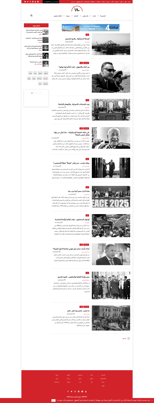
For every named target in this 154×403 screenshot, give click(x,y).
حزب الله (39, 78)
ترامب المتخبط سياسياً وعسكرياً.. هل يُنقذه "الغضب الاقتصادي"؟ (34, 31)
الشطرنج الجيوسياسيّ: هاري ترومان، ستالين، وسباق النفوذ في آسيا (33, 47)
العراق (76, 15)
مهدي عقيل (86, 314)
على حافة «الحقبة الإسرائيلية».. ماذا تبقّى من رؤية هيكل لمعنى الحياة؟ (71, 133)
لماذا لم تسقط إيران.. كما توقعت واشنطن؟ (33, 39)
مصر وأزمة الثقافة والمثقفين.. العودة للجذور (73, 276)
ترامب (30, 73)
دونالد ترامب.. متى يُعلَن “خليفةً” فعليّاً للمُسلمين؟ (71, 163)
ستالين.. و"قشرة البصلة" (36, 62)
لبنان (94, 15)
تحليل (121, 1)
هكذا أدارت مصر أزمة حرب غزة (78, 191)
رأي (125, 1)
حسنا (53, 400)
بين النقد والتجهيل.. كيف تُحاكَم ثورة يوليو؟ (74, 66)
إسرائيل (45, 73)
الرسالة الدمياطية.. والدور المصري (77, 38)
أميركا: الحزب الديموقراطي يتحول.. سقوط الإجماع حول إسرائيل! (33, 55)
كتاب (112, 1)
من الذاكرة (93, 1)
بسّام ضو (87, 42)
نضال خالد (87, 222)
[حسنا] (152, 400)
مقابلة (98, 1)
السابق (124, 338)
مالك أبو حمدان (85, 166)
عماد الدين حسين (85, 252)
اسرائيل (40, 73)
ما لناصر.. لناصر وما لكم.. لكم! (78, 310)
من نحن (73, 1)
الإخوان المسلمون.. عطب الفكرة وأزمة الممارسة (72, 219)
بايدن (35, 73)
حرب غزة (45, 78)
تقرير (129, 1)
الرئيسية (103, 15)
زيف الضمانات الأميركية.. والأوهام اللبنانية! (73, 104)
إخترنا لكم (86, 1)
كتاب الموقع (80, 1)
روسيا (34, 78)
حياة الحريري (86, 194)
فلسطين (85, 15)
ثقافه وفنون (58, 15)
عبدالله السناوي (85, 70)
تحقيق (116, 1)
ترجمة (108, 1)
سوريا (68, 15)
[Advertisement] (91, 359)
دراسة (103, 1)
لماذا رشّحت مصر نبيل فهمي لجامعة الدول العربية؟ (71, 248)
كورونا (103, 385)
